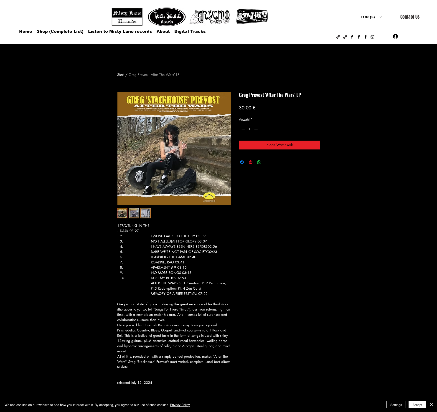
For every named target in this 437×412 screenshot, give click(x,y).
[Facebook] (352, 37)
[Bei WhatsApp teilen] (259, 162)
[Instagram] (372, 37)
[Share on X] (268, 162)
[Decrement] (243, 129)
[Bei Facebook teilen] (242, 162)
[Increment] (256, 129)
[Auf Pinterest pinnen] (250, 162)
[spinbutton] (249, 129)
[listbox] (371, 17)
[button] (371, 17)
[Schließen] (431, 404)
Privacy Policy (180, 404)
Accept (417, 404)
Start (120, 74)
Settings (396, 404)
